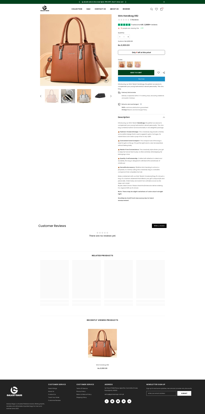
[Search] (151, 9)
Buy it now (141, 79)
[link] (54, 301)
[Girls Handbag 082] (102, 343)
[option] (102, 2)
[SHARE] (163, 72)
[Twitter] (129, 401)
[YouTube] (124, 401)
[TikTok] (118, 401)
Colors (120, 60)
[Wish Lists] (156, 9)
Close (164, 2)
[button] (40, 96)
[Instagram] (112, 401)
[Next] (125, 2)
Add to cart (136, 73)
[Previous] (79, 2)
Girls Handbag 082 (102, 365)
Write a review (159, 226)
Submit (184, 393)
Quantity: (121, 33)
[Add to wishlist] (158, 72)
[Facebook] (107, 401)
